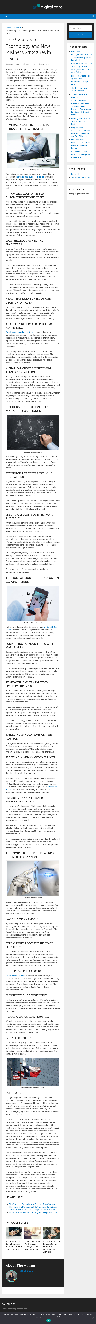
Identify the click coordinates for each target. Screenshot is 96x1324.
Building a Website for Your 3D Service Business (80, 121)
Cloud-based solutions (15, 976)
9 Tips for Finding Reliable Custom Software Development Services (51, 1246)
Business (45, 64)
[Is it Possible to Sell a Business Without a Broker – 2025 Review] (14, 1233)
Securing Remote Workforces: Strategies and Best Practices (32, 1245)
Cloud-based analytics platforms (20, 332)
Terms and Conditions (80, 177)
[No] (93, 1318)
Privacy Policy (77, 174)
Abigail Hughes (13, 64)
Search (80, 35)
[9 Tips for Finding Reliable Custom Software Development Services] (51, 1233)
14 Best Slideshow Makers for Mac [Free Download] (80, 155)
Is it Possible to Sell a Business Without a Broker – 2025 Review (14, 1245)
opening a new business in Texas (30, 177)
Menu (4, 16)
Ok (49, 1320)
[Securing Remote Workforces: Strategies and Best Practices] (32, 1233)
